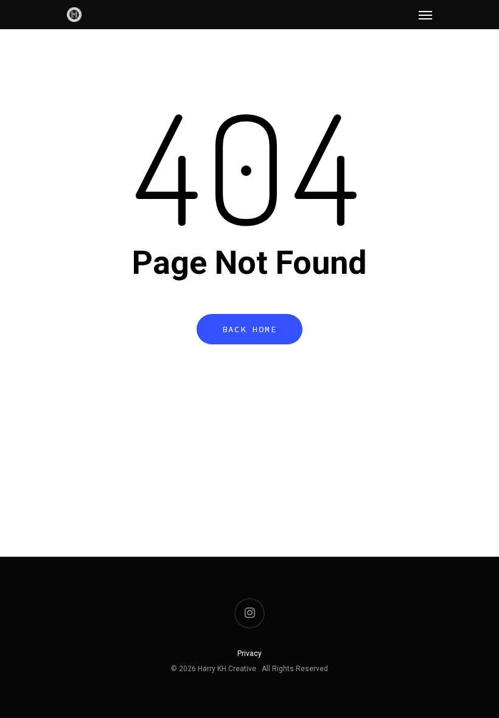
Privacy (249, 653)
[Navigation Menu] (425, 15)
